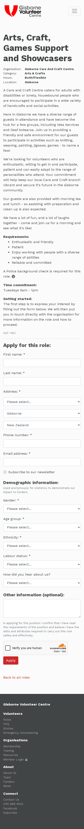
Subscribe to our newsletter (31, 472)
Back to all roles (16, 677)
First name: (13, 354)
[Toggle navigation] (74, 11)
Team (7, 777)
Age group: (12, 519)
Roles (7, 719)
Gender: (10, 500)
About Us (9, 772)
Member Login (14, 759)
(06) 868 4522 (13, 804)
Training (8, 750)
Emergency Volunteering (20, 732)
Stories (8, 728)
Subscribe (10, 812)
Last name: (13, 373)
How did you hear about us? (26, 574)
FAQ (6, 724)
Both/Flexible (35, 77)
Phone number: (16, 435)
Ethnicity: (11, 537)
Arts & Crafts (35, 73)
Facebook (10, 808)
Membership (11, 746)
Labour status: (16, 556)
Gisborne (32, 82)
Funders (8, 781)
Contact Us (11, 799)
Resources (10, 755)
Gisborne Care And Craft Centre (49, 69)
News (7, 786)
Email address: (16, 453)
